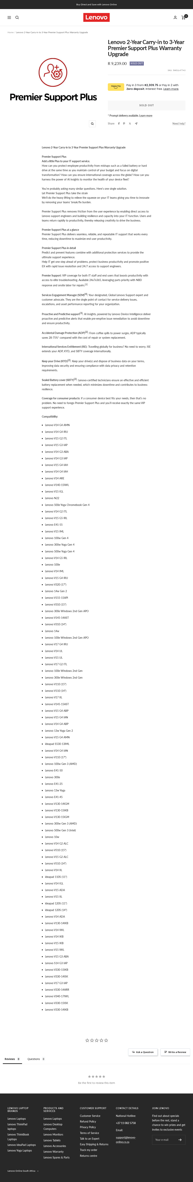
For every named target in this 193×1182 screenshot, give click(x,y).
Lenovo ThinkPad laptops (17, 1126)
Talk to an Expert (89, 1138)
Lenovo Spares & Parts (57, 1157)
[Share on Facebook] (119, 123)
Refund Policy (88, 1121)
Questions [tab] (34, 1059)
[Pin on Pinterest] (124, 123)
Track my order (88, 1149)
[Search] (17, 17)
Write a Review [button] (177, 1052)
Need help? (178, 123)
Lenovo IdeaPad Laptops (22, 1144)
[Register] (180, 1139)
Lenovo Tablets (52, 1140)
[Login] (175, 17)
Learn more (170, 89)
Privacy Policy (88, 1127)
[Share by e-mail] (136, 123)
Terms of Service (89, 1133)
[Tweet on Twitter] (130, 123)
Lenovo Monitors (53, 1134)
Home (11, 32)
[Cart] (183, 17)
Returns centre (88, 1155)
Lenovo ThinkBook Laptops (18, 1137)
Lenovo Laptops (17, 1118)
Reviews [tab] (10, 1059)
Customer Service (90, 1115)
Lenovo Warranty (54, 1151)
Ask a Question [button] (145, 1052)
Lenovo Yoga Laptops (20, 1150)
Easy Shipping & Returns (94, 1144)
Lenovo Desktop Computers (53, 1126)
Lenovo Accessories (55, 1146)
